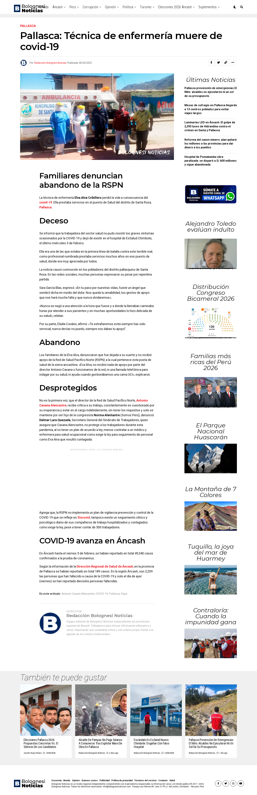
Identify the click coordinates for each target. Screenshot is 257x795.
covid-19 (45, 202)
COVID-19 (102, 593)
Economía (57, 780)
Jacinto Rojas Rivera (33, 753)
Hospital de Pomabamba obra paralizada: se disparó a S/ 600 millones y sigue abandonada (210, 160)
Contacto (163, 780)
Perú (72, 7)
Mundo (66, 780)
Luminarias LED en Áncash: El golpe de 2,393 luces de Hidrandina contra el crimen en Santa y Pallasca (209, 126)
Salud (172, 780)
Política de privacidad (122, 780)
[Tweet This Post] (218, 62)
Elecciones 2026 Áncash (175, 7)
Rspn (124, 593)
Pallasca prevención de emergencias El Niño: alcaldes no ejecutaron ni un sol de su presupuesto (210, 92)
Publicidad (104, 780)
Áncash (58, 7)
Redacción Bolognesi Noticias (50, 62)
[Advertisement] (97, 476)
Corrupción (90, 7)
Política (128, 7)
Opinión (110, 7)
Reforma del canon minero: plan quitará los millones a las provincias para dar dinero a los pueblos (210, 143)
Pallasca (45, 207)
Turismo (145, 7)
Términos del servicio (145, 780)
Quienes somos (89, 780)
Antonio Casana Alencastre (78, 593)
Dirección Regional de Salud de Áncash (105, 566)
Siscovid (83, 517)
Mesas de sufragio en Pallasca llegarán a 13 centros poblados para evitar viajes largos (210, 109)
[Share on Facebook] (211, 62)
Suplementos (208, 7)
